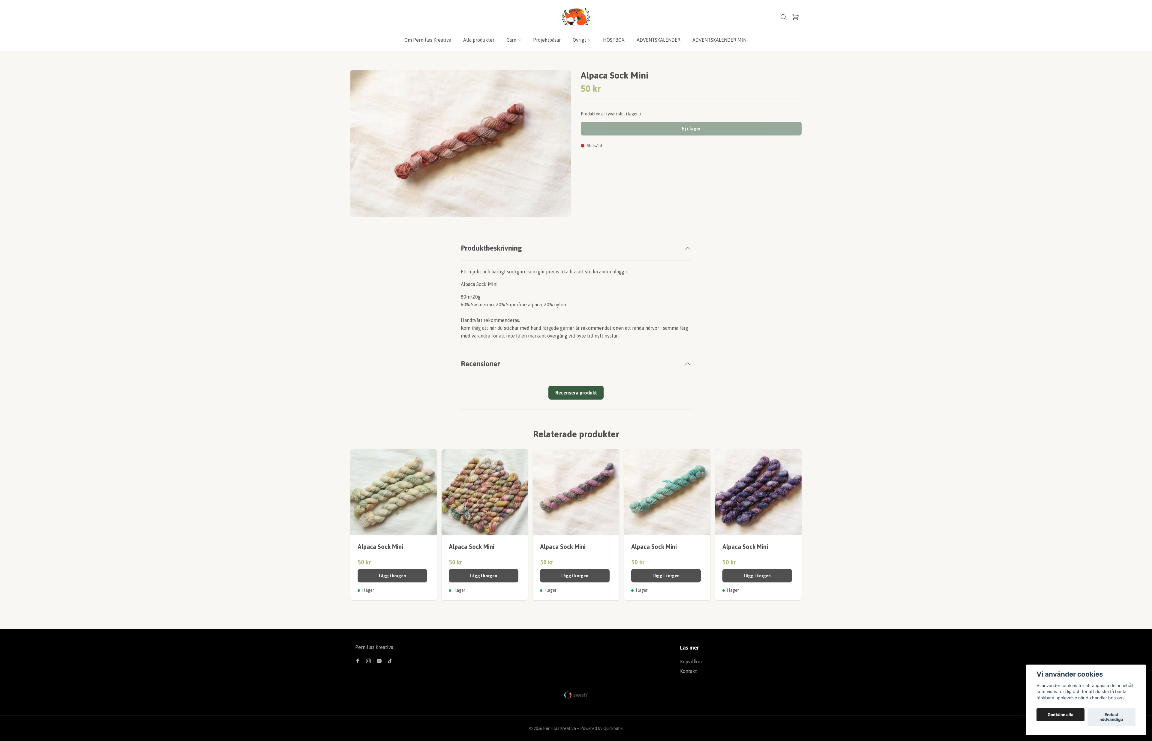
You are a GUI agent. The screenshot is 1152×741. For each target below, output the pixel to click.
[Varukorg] (796, 17)
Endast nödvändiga (1111, 717)
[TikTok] (390, 661)
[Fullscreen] (460, 143)
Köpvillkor (691, 661)
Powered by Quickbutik (601, 728)
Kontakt (688, 671)
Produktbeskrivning (491, 248)
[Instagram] (368, 661)
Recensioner (480, 364)
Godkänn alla (1060, 715)
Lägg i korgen (392, 575)
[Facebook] (357, 661)
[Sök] (784, 17)
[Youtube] (379, 661)
